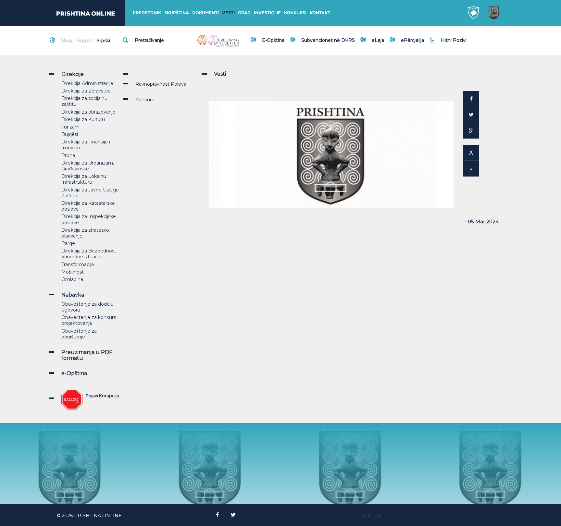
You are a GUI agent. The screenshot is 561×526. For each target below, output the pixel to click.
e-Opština (74, 373)
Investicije (267, 12)
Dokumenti (205, 12)
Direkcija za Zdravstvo (86, 91)
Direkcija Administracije (87, 83)
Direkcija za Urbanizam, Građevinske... (87, 166)
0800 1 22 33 (456, 36)
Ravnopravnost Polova (160, 84)
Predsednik (147, 12)
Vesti (228, 12)
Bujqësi (69, 134)
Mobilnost (72, 272)
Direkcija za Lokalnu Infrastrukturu (83, 179)
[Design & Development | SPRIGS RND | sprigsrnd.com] (371, 516)
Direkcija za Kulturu (83, 119)
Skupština (176, 12)
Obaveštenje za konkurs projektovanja (88, 320)
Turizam (70, 127)
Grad (244, 12)
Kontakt (320, 12)
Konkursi (295, 12)
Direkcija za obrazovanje (88, 112)
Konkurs (144, 100)
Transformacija (77, 264)
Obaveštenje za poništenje (79, 334)
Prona (68, 155)
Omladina (72, 279)
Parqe (68, 243)
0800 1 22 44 (457, 43)
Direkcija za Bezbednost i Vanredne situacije (89, 254)
